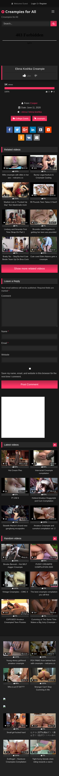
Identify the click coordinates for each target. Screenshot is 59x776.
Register (43, 3)
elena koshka (35, 112)
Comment (6, 296)
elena (24, 112)
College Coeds (22, 118)
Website (5, 355)
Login (33, 3)
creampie (41, 118)
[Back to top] (50, 768)
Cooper (33, 103)
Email (4, 343)
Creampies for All (20, 11)
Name (5, 331)
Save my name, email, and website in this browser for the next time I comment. (29, 375)
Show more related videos (29, 268)
